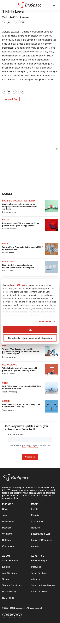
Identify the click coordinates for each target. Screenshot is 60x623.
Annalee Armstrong (9, 392)
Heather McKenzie (9, 212)
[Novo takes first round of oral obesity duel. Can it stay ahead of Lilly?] (51, 406)
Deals (5, 244)
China (5, 383)
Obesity (6, 401)
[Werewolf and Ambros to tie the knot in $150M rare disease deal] (51, 249)
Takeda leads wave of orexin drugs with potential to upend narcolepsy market (19, 369)
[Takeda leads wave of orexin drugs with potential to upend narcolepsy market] (51, 370)
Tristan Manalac (8, 410)
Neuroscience (9, 365)
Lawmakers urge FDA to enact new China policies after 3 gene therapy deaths (20, 224)
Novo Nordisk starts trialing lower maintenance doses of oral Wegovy (18, 266)
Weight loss (8, 262)
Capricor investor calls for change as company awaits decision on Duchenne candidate (20, 206)
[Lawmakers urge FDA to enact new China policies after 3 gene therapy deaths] (51, 225)
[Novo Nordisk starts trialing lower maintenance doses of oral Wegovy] (51, 267)
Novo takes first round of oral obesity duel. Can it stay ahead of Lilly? (21, 405)
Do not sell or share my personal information (30, 338)
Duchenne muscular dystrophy (18, 201)
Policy (5, 220)
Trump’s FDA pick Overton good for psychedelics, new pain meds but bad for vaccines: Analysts (20, 351)
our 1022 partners (20, 285)
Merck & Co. (10, 99)
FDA (4, 346)
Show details (45, 321)
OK (30, 330)
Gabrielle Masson (9, 229)
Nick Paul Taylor (8, 271)
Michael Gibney (8, 253)
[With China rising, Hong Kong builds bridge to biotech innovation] (51, 388)
